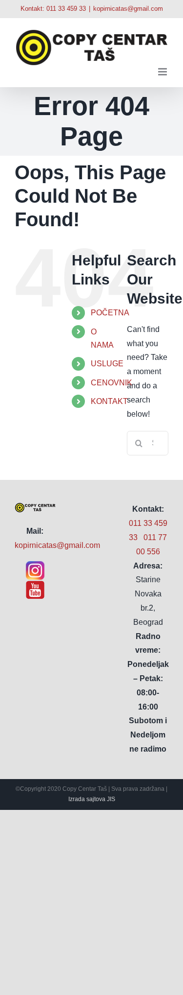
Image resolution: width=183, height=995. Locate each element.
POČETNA (110, 312)
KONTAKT (109, 401)
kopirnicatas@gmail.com (128, 8)
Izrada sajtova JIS (91, 799)
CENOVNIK (111, 383)
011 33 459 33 (66, 8)
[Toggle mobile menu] (163, 72)
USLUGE (107, 363)
